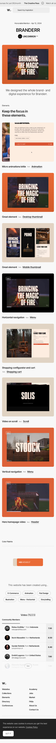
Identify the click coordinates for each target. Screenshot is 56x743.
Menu (33, 317)
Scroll (26, 421)
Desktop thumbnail (33, 217)
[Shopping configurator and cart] (28, 343)
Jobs (31, 693)
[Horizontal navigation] (28, 293)
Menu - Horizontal (27, 599)
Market (32, 697)
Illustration (10, 599)
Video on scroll (9, 421)
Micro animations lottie (14, 166)
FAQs (31, 701)
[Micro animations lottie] (28, 142)
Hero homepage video (14, 522)
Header (35, 522)
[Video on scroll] (28, 397)
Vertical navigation (12, 471)
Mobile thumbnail (32, 267)
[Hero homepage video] (28, 497)
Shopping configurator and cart (18, 367)
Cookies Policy (32, 727)
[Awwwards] (9, 10)
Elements (6, 697)
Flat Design (43, 593)
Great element (9, 216)
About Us (33, 705)
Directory (6, 701)
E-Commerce (13, 593)
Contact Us (34, 709)
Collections (6, 693)
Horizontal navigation (13, 317)
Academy (33, 689)
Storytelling (45, 599)
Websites (6, 689)
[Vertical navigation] (28, 447)
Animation (37, 166)
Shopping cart (14, 372)
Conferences (7, 705)
